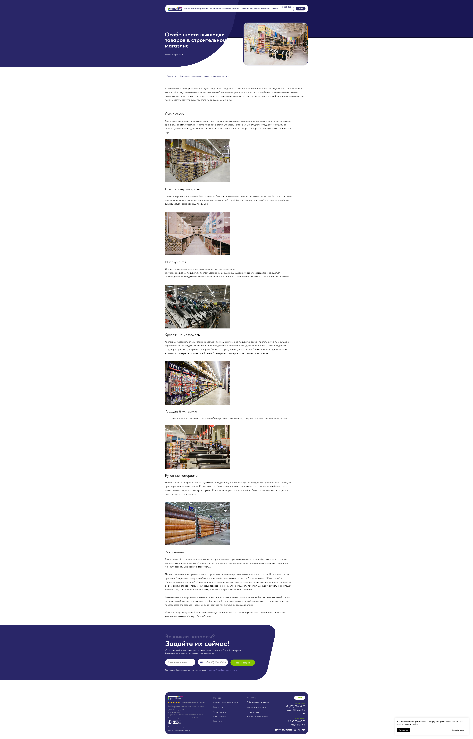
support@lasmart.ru (296, 709)
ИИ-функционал (215, 8)
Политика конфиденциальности (179, 730)
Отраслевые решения (230, 8)
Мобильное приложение (199, 8)
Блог (251, 8)
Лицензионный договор (176, 727)
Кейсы (257, 8)
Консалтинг (219, 707)
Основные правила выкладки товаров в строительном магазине (204, 76)
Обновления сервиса (258, 702)
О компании (244, 8)
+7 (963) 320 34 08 (295, 706)
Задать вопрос (243, 662)
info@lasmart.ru (297, 724)
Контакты (274, 8)
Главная (187, 8)
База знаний (265, 8)
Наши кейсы (253, 711)
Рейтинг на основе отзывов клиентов (193, 702)
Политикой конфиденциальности (222, 670)
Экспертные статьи (256, 707)
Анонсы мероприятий (258, 716)
